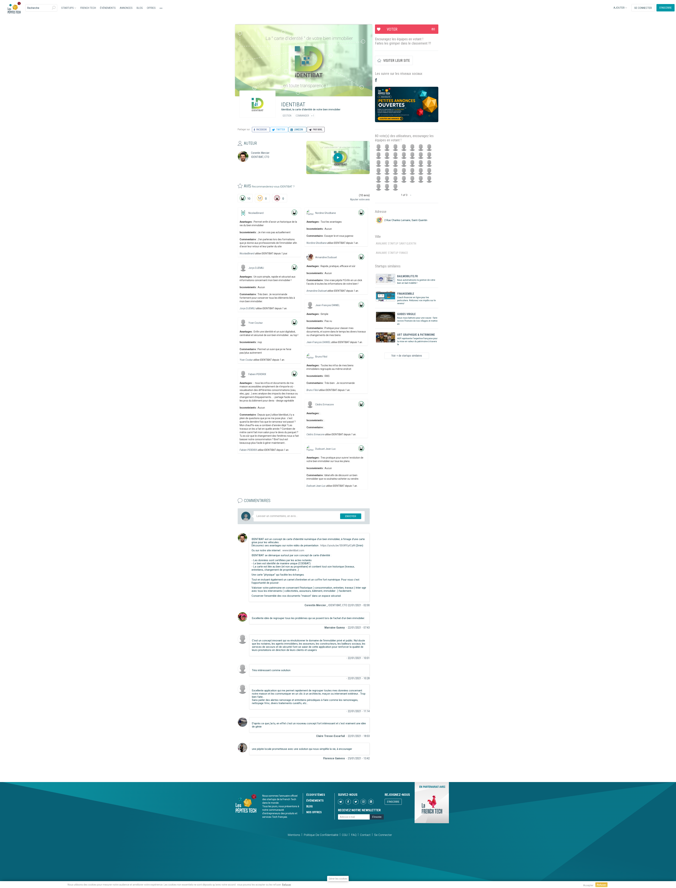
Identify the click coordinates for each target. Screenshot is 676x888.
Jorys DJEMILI (256, 267)
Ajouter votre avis (360, 199)
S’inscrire (665, 7)
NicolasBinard (256, 213)
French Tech (88, 8)
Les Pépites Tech (14, 8)
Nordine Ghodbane (325, 213)
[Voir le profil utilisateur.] (243, 212)
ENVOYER (350, 516)
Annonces (126, 8)
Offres (151, 8)
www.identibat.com (293, 550)
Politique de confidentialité (321, 835)
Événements (108, 8)
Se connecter (643, 8)
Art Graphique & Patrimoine (416, 334)
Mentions (294, 835)
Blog (140, 8)
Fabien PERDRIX (257, 374)
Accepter (588, 885)
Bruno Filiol (321, 356)
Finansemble (405, 293)
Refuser (286, 884)
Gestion (287, 115)
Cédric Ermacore (324, 404)
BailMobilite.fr (407, 276)
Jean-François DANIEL (327, 305)
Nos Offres (314, 812)
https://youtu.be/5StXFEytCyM (337, 545)
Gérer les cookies (338, 878)
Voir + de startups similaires (406, 355)
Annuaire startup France (392, 253)
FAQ (353, 835)
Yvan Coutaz (255, 322)
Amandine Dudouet (326, 257)
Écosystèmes (315, 794)
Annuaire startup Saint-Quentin (396, 243)
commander (302, 115)
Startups (67, 8)
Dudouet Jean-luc (325, 448)
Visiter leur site (396, 60)
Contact (365, 835)
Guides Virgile (406, 314)
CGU (345, 835)
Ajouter (619, 7)
